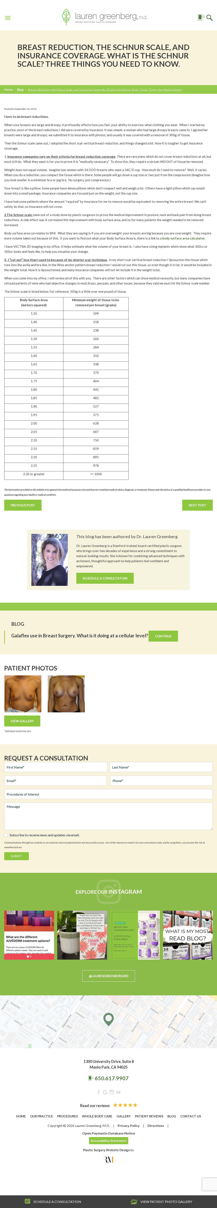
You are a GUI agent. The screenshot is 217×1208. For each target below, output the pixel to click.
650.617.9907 (112, 1078)
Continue (163, 636)
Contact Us (190, 1116)
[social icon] (98, 1092)
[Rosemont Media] (108, 1160)
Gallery (124, 1116)
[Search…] (209, 17)
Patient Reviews (149, 1116)
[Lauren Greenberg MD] (104, 18)
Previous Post (23, 505)
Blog (20, 89)
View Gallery (22, 721)
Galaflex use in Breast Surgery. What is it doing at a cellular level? (79, 635)
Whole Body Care (97, 1116)
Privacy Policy (129, 1126)
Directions (155, 1126)
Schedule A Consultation (105, 578)
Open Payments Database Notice (108, 1133)
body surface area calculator (183, 238)
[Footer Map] (108, 1021)
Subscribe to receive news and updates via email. (44, 835)
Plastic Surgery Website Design (106, 1150)
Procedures (67, 1116)
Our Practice (41, 1116)
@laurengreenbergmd (108, 976)
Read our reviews (95, 1105)
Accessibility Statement (109, 1141)
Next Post (197, 505)
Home (8, 89)
